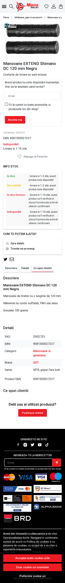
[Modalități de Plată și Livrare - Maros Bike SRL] (48, 508)
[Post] (6, 259)
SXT (36, 362)
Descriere (11, 268)
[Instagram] (26, 445)
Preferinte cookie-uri (32, 576)
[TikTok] (48, 445)
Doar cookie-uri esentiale (32, 567)
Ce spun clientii (42, 268)
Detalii (25, 268)
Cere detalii (17, 243)
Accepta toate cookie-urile (32, 558)
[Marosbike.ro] (27, 6)
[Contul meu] (53, 6)
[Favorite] (46, 6)
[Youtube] (41, 445)
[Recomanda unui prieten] (13, 259)
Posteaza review (32, 412)
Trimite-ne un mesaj (22, 248)
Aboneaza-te (56, 462)
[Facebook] (19, 445)
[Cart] (61, 6)
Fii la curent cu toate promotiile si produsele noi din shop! (30, 107)
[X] (34, 445)
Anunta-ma (15, 119)
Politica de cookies (38, 541)
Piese (6, 17)
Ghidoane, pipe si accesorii (28, 17)
